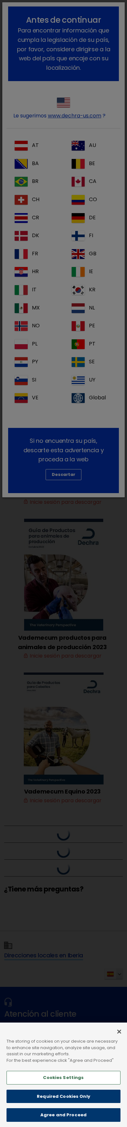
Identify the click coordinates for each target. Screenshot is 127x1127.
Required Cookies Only (63, 1096)
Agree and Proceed (63, 1115)
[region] (63, 1075)
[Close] (119, 1031)
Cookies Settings (63, 1077)
